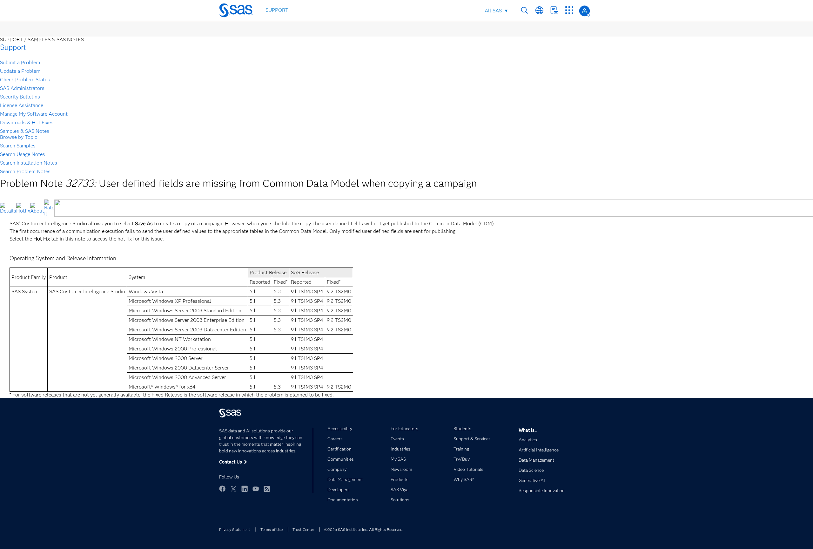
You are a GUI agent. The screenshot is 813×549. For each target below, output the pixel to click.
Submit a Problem (20, 62)
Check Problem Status (25, 80)
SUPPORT (276, 10)
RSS (267, 488)
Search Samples (18, 146)
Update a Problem (20, 71)
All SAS (493, 11)
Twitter (233, 488)
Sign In (584, 11)
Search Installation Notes (28, 163)
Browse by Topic (18, 137)
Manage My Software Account (34, 114)
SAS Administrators (22, 88)
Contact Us (554, 10)
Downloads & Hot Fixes (26, 122)
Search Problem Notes (25, 171)
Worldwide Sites (539, 10)
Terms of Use (271, 529)
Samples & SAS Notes (24, 131)
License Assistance (21, 105)
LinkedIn (244, 488)
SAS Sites (569, 10)
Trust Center (303, 529)
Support (13, 47)
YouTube (255, 488)
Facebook (222, 488)
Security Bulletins (20, 97)
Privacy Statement (234, 529)
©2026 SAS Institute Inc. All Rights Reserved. (363, 529)
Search (524, 10)
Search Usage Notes (22, 154)
